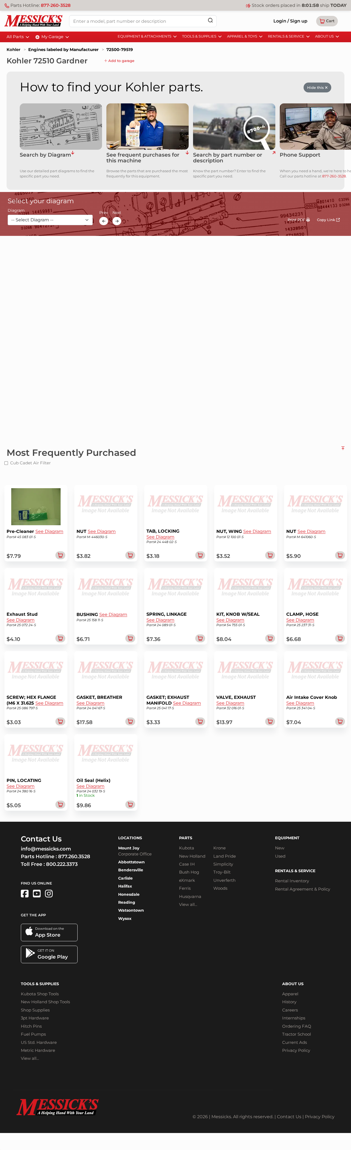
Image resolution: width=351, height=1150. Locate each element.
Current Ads (294, 1042)
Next (116, 213)
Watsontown (131, 910)
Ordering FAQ (296, 1026)
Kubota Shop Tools (40, 993)
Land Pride (224, 856)
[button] (327, 21)
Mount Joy (128, 848)
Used (280, 856)
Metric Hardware (38, 1050)
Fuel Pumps (33, 1034)
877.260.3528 (74, 857)
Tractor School (296, 1034)
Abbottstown (131, 862)
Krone (219, 848)
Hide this (316, 87)
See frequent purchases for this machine (142, 158)
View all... (188, 904)
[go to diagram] (61, 126)
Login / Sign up (290, 21)
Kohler (13, 49)
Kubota (186, 848)
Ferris (185, 888)
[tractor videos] (37, 893)
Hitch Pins (31, 1026)
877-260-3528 (55, 5)
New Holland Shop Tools (45, 1001)
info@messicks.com (46, 849)
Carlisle (125, 878)
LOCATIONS (130, 837)
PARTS (185, 837)
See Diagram (49, 531)
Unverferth (224, 880)
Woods (220, 888)
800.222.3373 (62, 864)
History (289, 1001)
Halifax (125, 886)
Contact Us (289, 1116)
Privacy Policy (296, 1050)
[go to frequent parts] (187, 158)
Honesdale (129, 894)
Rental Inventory (292, 880)
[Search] (210, 20)
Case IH (187, 864)
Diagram (16, 210)
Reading (126, 902)
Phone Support (300, 155)
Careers (290, 1010)
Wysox (124, 918)
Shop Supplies (35, 1010)
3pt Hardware (35, 1018)
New (279, 848)
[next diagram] (116, 221)
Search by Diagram (45, 155)
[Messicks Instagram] (49, 893)
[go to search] (273, 158)
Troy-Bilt (222, 872)
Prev (103, 213)
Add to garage (120, 60)
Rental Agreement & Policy (302, 889)
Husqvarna (190, 896)
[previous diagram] (103, 221)
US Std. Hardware (39, 1042)
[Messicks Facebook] (25, 893)
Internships (293, 1018)
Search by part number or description (227, 158)
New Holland (192, 856)
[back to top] (342, 450)
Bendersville (130, 870)
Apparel (290, 993)
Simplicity (223, 864)
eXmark (187, 880)
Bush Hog (189, 872)
